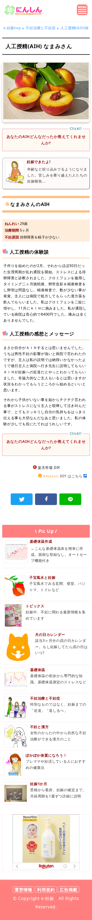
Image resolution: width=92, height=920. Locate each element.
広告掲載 (68, 890)
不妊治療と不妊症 (41, 27)
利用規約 (46, 890)
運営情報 (23, 890)
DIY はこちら (63, 476)
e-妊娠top (12, 27)
